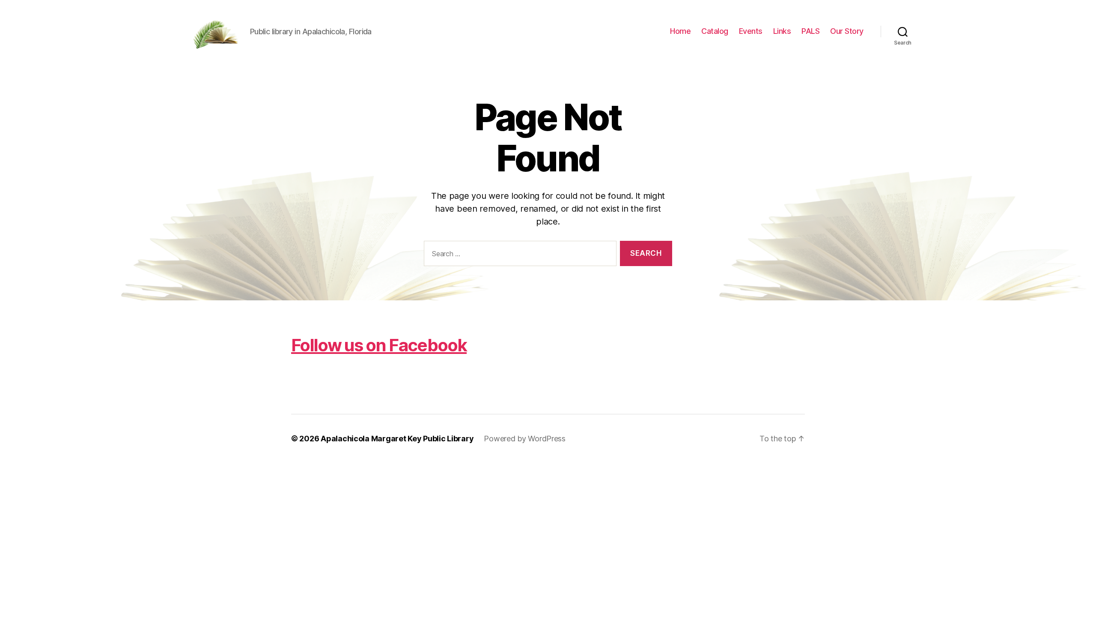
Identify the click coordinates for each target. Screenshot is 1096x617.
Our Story (847, 31)
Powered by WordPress (525, 438)
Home (680, 31)
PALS (810, 31)
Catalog (714, 31)
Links (782, 31)
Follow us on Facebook (379, 345)
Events (750, 31)
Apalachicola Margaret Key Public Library (397, 438)
